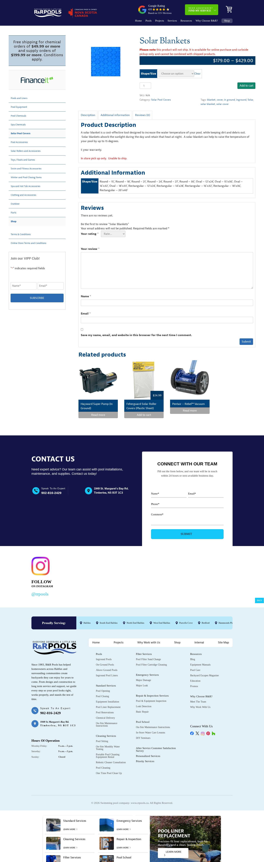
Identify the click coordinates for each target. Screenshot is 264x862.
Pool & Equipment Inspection (151, 701)
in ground (229, 99)
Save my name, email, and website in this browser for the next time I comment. (136, 335)
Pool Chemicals (20, 116)
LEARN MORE (173, 851)
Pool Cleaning (103, 767)
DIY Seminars (143, 738)
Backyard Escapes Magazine (204, 675)
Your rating (90, 234)
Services (172, 20)
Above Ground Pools (106, 670)
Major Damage (143, 680)
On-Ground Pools (105, 664)
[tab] (88, 115)
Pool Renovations (105, 712)
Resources (186, 20)
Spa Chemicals (20, 124)
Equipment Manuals (200, 664)
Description (88, 115)
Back (259, 600)
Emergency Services (147, 674)
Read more (98, 415)
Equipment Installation (107, 701)
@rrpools (39, 593)
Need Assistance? (201, 9)
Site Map (223, 642)
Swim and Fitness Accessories (29, 168)
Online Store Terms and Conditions (33, 243)
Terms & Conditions (23, 234)
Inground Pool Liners (107, 675)
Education (195, 681)
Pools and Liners (21, 98)
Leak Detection (143, 706)
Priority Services (145, 761)
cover (220, 99)
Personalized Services (148, 756)
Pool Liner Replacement (108, 707)
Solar (250, 99)
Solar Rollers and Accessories (29, 151)
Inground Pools (104, 659)
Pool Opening (103, 691)
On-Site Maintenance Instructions (106, 724)
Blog (192, 659)
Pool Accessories (21, 142)
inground (241, 99)
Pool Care (195, 670)
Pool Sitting (102, 741)
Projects (159, 20)
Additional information (115, 115)
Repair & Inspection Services (152, 695)
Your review (90, 249)
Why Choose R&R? (207, 20)
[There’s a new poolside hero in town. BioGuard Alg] (82, 575)
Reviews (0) (142, 115)
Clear (197, 73)
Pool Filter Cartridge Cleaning (151, 664)
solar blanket (208, 104)
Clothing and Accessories (26, 195)
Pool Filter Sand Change (148, 659)
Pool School (142, 721)
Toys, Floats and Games (26, 160)
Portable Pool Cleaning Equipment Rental (107, 755)
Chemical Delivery (105, 718)
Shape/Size (148, 73)
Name (86, 296)
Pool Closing (102, 696)
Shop (227, 20)
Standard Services (106, 685)
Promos (194, 686)
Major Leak (142, 685)
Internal (199, 642)
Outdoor (16, 204)
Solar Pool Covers (161, 99)
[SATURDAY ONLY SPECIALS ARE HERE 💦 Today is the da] (125, 575)
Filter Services (144, 654)
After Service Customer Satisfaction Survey (156, 749)
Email (86, 313)
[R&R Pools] (47, 13)
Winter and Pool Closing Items (30, 177)
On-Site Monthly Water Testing (108, 747)
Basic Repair (142, 711)
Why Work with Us (148, 642)
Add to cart (246, 85)
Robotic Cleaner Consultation (111, 762)
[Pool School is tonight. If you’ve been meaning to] (212, 575)
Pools (148, 20)
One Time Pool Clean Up (109, 773)
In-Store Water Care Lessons (150, 732)
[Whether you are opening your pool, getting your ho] (168, 575)
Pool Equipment (21, 107)
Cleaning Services (106, 735)
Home (138, 20)
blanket (211, 99)
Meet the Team (198, 701)
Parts (14, 212)
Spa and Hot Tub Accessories (29, 186)
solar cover (222, 104)
